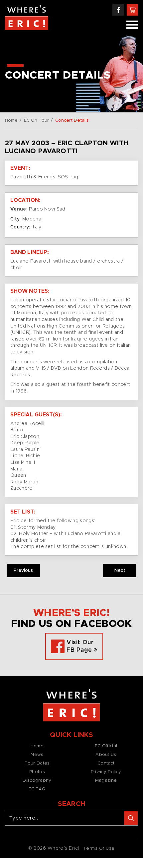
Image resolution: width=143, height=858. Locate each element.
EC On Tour (36, 120)
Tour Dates (37, 763)
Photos (37, 772)
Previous (23, 570)
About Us (105, 755)
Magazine (106, 780)
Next (119, 570)
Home (11, 120)
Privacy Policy (106, 772)
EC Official (106, 746)
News (37, 755)
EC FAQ (37, 789)
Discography (37, 780)
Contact (105, 763)
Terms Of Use (99, 848)
